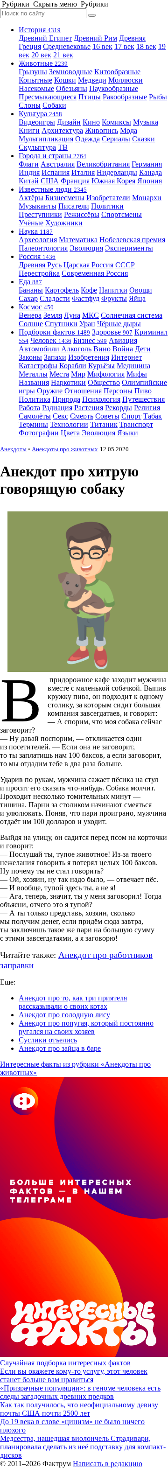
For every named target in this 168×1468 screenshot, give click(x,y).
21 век (63, 55)
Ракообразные (125, 97)
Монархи (146, 198)
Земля (52, 315)
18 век (146, 46)
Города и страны (52, 156)
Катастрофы (38, 366)
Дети (143, 349)
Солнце (31, 324)
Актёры (31, 198)
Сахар (28, 298)
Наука (36, 231)
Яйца (137, 298)
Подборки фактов (54, 332)
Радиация (57, 408)
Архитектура (62, 130)
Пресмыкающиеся (48, 97)
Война (122, 349)
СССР (125, 265)
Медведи (92, 80)
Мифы (136, 374)
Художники (64, 223)
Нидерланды (117, 172)
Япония (149, 181)
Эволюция (86, 248)
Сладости (55, 298)
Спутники (61, 324)
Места (59, 374)
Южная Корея (113, 181)
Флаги (29, 164)
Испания (56, 172)
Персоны (118, 391)
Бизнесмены (64, 198)
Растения (88, 408)
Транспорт (136, 424)
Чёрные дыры (119, 324)
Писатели (73, 206)
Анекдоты (13, 449)
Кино (91, 122)
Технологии (69, 424)
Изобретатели (108, 198)
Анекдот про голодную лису (64, 1015)
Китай (29, 181)
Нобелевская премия (132, 240)
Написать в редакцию (107, 1464)
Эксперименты (129, 248)
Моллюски (125, 80)
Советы (107, 416)
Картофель (62, 290)
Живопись (101, 130)
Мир (78, 374)
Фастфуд (85, 298)
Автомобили (39, 349)
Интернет (126, 357)
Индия (29, 172)
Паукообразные (113, 88)
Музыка (145, 122)
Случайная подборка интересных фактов (65, 1363)
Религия (147, 408)
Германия (147, 164)
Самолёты (35, 416)
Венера (30, 315)
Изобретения (88, 357)
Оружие (50, 391)
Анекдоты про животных (65, 449)
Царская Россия (88, 265)
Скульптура (37, 147)
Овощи (140, 290)
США (50, 181)
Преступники (40, 214)
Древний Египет (45, 38)
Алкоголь (76, 349)
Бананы (31, 290)
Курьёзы (101, 366)
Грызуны (33, 72)
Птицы (89, 97)
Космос (36, 307)
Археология (38, 240)
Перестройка (39, 273)
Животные (43, 63)
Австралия (58, 164)
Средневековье (67, 46)
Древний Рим (95, 38)
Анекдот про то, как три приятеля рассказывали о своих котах (73, 1002)
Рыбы (158, 97)
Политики (107, 206)
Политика (34, 399)
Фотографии (39, 433)
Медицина (133, 366)
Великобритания (103, 164)
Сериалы (116, 139)
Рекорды (118, 408)
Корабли (72, 366)
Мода (128, 130)
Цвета (70, 433)
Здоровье (112, 332)
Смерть (81, 416)
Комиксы (116, 122)
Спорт (131, 416)
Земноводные (70, 72)
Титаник (104, 424)
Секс (60, 416)
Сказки (143, 139)
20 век (41, 55)
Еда (30, 282)
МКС (90, 315)
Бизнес (90, 340)
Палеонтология (43, 248)
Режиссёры (81, 214)
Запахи (55, 357)
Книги (29, 130)
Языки (127, 433)
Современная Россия (95, 273)
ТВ (63, 147)
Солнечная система (131, 315)
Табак (152, 416)
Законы (30, 357)
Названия (34, 382)
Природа (66, 399)
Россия (37, 256)
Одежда (87, 139)
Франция (75, 181)
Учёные (31, 223)
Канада (150, 172)
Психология (101, 399)
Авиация (123, 340)
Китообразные (117, 72)
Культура (40, 114)
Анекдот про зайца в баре (60, 1048)
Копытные (35, 80)
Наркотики (68, 382)
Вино (102, 349)
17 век (124, 46)
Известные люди (53, 189)
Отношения (83, 391)
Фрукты (114, 298)
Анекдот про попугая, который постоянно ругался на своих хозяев (86, 1027)
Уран (87, 324)
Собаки (54, 105)
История (40, 30)
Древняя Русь (40, 265)
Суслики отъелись (48, 1040)
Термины (33, 424)
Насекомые (36, 88)
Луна (72, 315)
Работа (29, 408)
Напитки (113, 290)
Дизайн (69, 122)
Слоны (30, 105)
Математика (78, 240)
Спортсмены (121, 214)
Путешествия (143, 399)
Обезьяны (71, 88)
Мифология (106, 374)
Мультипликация (46, 139)
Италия (83, 172)
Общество (104, 382)
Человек (50, 340)
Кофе (89, 290)
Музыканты (37, 206)
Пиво (143, 391)
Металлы (33, 374)
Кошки (65, 80)
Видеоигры (37, 122)
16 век (102, 46)
